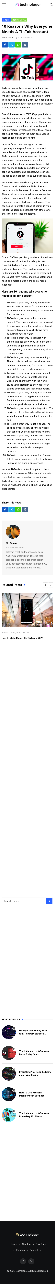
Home (13, 1244)
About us (26, 1244)
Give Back (41, 1244)
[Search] (51, 4)
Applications (8, 633)
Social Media (22, 633)
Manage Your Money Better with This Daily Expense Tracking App (34, 1033)
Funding (20, 1250)
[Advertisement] (27, 768)
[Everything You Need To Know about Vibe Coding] (9, 1074)
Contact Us (35, 1250)
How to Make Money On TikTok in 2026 (22, 638)
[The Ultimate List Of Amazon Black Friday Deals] (9, 1053)
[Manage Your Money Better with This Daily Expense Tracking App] (9, 1032)
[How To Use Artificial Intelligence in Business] (9, 1094)
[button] (45, 584)
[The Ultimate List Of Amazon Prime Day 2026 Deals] (9, 1115)
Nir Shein (8, 38)
